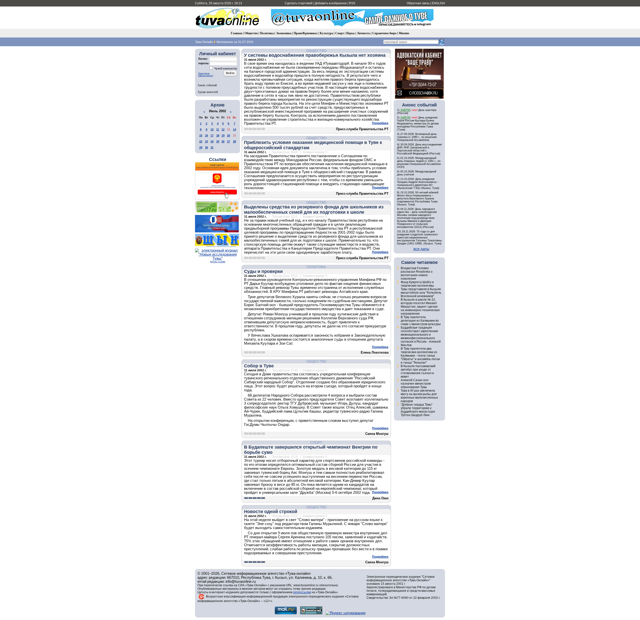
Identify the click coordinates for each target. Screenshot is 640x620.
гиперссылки (302, 592)
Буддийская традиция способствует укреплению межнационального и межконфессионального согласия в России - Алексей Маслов (421, 336)
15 (200, 135)
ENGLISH (438, 3)
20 (228, 135)
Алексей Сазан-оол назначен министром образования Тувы (416, 383)
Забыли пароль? (205, 75)
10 (212, 129)
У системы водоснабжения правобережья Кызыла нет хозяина (315, 55)
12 (223, 129)
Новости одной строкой (270, 511)
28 (234, 141)
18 (217, 135)
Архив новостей (208, 92)
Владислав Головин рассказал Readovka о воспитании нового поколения (416, 273)
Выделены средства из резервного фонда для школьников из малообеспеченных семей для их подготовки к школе (314, 209)
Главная (236, 33)
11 (217, 129)
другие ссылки (217, 261)
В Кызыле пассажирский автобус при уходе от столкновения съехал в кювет (418, 371)
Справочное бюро (384, 33)
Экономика (284, 33)
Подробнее (380, 123)
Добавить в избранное (331, 3)
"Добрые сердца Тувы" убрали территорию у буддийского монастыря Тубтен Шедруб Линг (418, 410)
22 (200, 141)
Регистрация (204, 73)
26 (223, 141)
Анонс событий (207, 85)
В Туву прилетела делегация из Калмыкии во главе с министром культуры (421, 320)
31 (212, 147)
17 (212, 135)
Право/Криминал (306, 33)
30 (206, 147)
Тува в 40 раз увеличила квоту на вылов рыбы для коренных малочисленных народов (419, 396)
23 (206, 141)
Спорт (339, 33)
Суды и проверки (263, 271)
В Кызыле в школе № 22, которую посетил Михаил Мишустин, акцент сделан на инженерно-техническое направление (420, 306)
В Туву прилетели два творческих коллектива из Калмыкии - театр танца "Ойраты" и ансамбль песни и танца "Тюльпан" (420, 355)
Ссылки (217, 159)
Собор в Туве (259, 365)
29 (200, 147)
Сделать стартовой (298, 3)
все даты (421, 249)
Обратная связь (418, 3)
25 (217, 141)
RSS (352, 3)
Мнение (404, 33)
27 (228, 141)
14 (234, 129)
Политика (267, 33)
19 (223, 135)
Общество (251, 33)
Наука (350, 33)
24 (212, 141)
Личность (363, 33)
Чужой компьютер (225, 68)
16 (206, 135)
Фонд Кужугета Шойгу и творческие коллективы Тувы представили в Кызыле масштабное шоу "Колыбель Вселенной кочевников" (421, 289)
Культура (326, 33)
